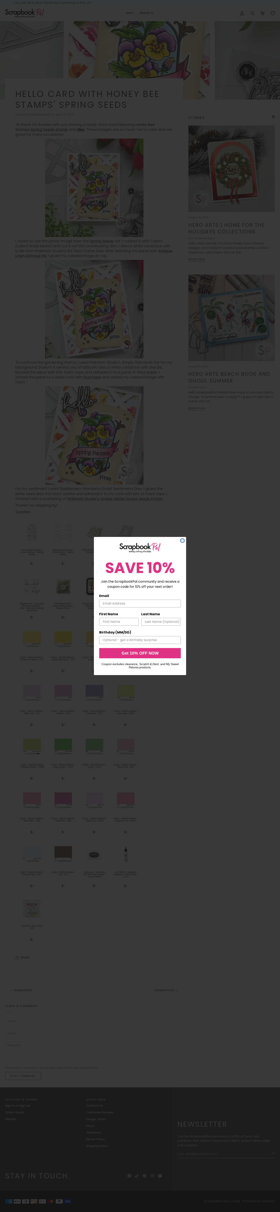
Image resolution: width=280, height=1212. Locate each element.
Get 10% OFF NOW (140, 653)
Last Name (150, 614)
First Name (108, 614)
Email (104, 595)
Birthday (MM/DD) (115, 632)
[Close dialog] (182, 541)
